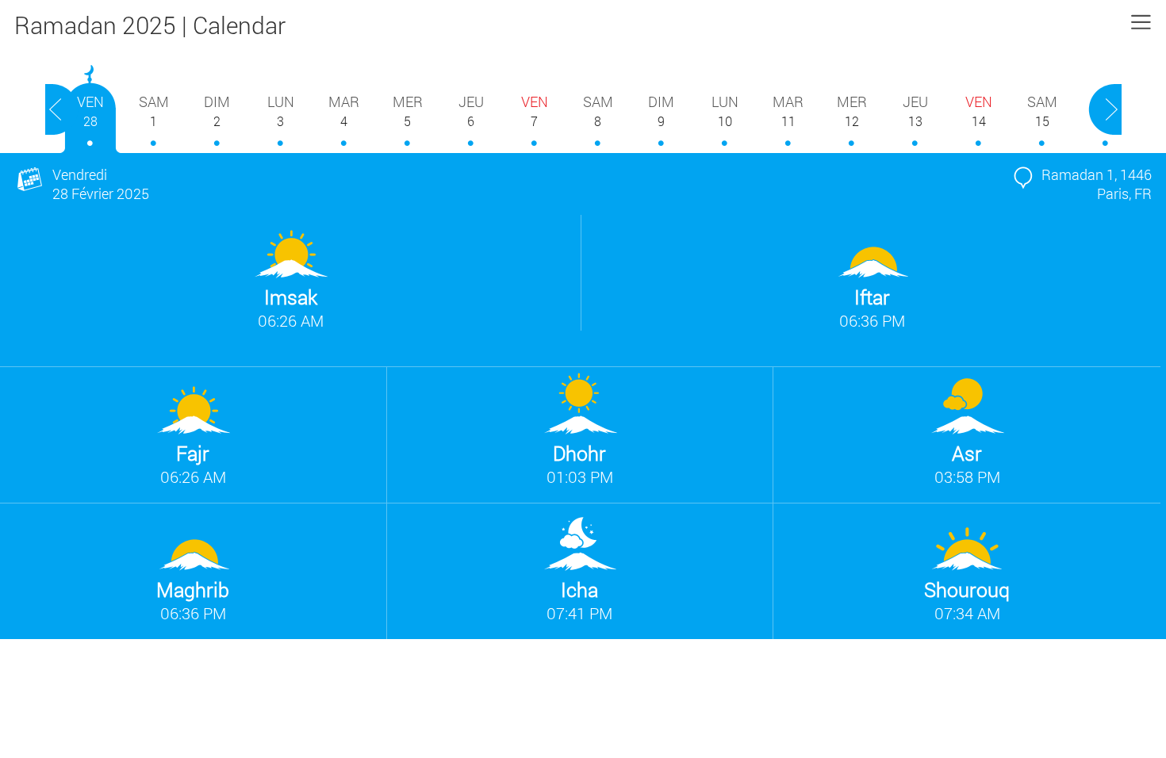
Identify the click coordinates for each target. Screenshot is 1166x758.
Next (1104, 109)
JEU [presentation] (471, 110)
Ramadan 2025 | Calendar (150, 25)
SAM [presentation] (154, 110)
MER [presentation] (408, 110)
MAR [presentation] (343, 110)
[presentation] (90, 111)
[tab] (90, 108)
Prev (62, 109)
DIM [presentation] (217, 110)
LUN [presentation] (280, 110)
